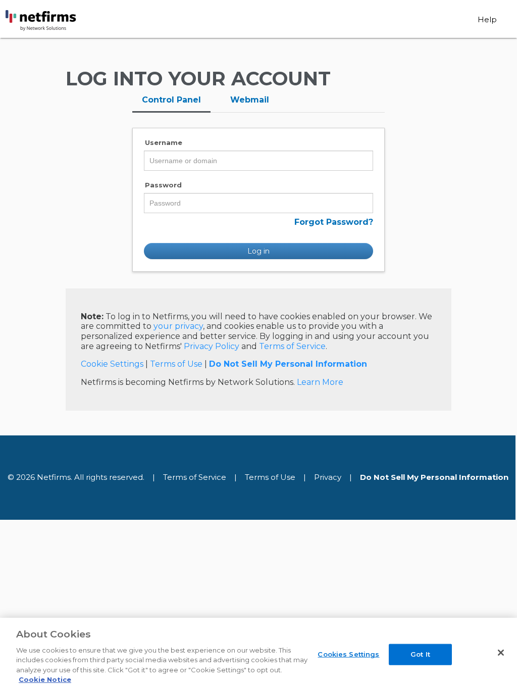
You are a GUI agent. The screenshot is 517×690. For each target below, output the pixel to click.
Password (163, 185)
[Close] (501, 653)
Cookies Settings (348, 654)
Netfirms (60, 20)
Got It (420, 654)
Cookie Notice (45, 679)
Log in (258, 251)
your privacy (178, 326)
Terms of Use (176, 364)
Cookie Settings (112, 364)
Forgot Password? (333, 222)
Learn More (320, 382)
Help (487, 19)
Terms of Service (292, 346)
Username (163, 142)
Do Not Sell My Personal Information (288, 364)
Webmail (249, 100)
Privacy (327, 477)
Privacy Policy (211, 346)
